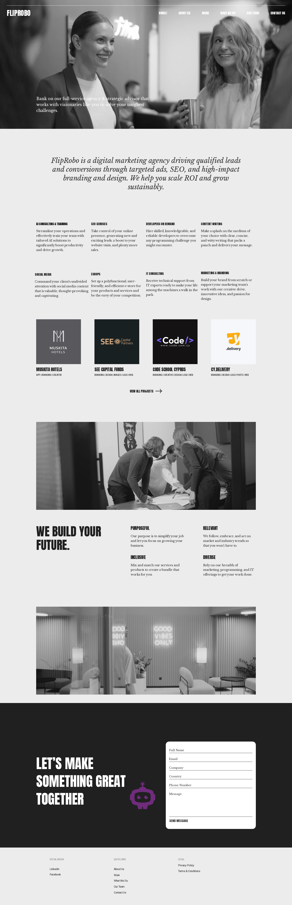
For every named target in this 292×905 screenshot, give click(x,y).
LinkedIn (54, 869)
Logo (125, 375)
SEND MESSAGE (178, 821)
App (38, 375)
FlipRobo (19, 13)
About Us (119, 869)
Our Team (119, 886)
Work (117, 875)
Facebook (55, 874)
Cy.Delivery (220, 369)
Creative (57, 375)
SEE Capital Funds (109, 369)
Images (117, 375)
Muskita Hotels (49, 369)
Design (109, 375)
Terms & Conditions (189, 871)
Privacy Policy (186, 865)
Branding (46, 375)
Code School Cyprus (169, 369)
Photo (240, 375)
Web (131, 375)
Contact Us (120, 892)
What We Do (121, 880)
